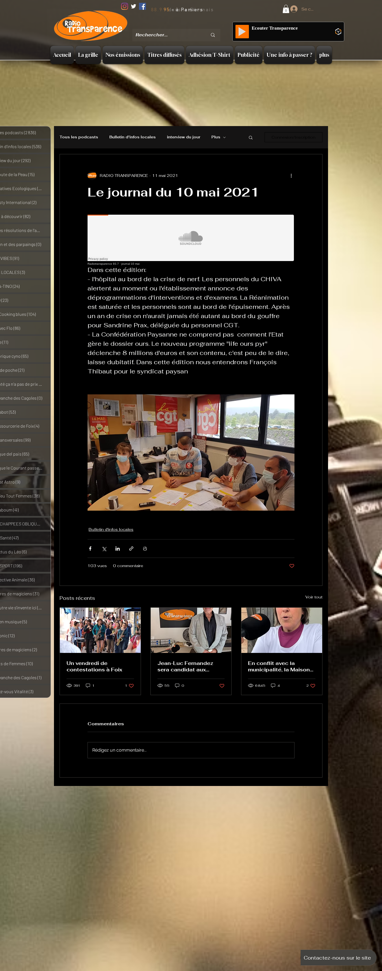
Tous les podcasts (79, 137)
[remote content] (191, 240)
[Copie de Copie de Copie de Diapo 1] (192, 25)
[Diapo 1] (170, 25)
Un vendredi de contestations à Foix (94, 666)
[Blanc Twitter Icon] (133, 6)
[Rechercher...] (212, 35)
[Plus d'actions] (291, 175)
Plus (215, 137)
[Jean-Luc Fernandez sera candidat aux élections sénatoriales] (191, 630)
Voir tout (313, 597)
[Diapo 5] (199, 25)
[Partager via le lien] (131, 548)
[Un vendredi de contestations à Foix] (100, 630)
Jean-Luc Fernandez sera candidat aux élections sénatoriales (187, 666)
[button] (285, 9)
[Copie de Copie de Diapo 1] (185, 25)
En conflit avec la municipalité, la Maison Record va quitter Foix (279, 666)
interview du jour (183, 137)
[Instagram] (124, 6)
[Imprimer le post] (145, 548)
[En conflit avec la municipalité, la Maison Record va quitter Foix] (281, 630)
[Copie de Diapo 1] (177, 25)
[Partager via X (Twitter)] (104, 548)
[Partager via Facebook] (90, 548)
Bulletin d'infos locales (132, 137)
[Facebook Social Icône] (142, 6)
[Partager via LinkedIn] (117, 548)
